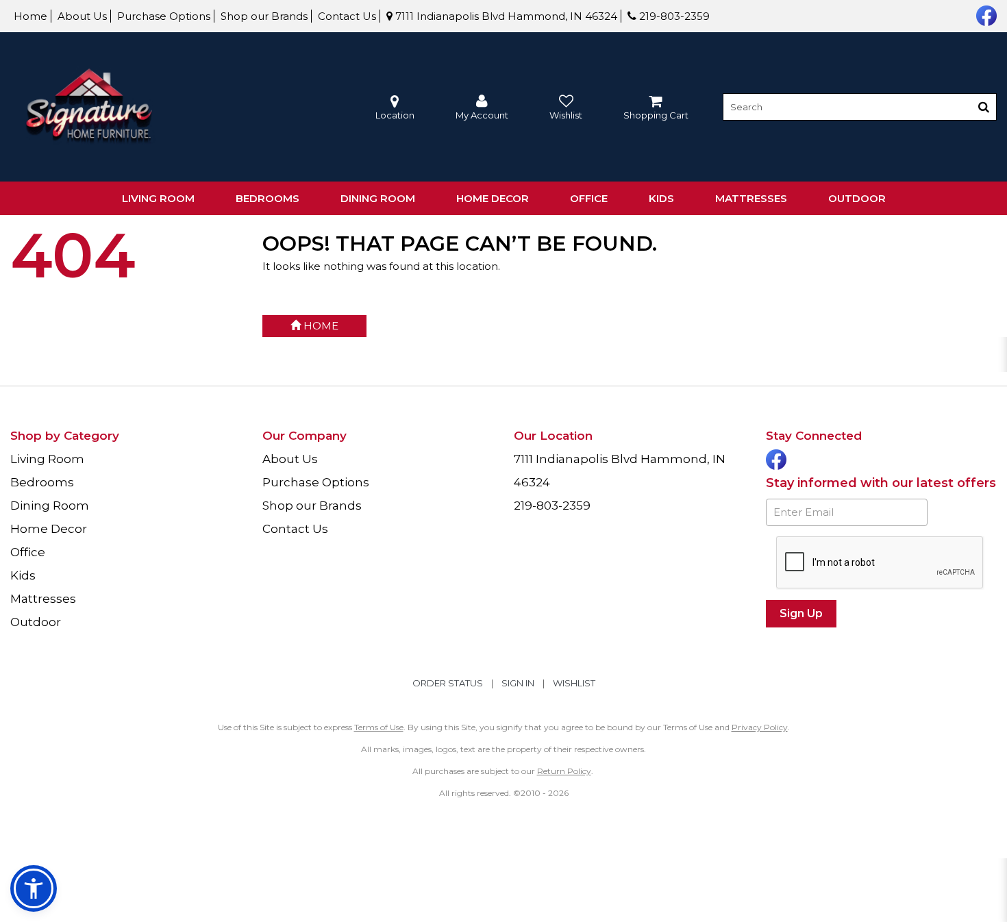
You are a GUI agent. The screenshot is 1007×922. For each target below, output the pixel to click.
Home (30, 16)
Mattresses (751, 198)
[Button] (983, 107)
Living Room (158, 198)
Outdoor (857, 198)
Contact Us (347, 16)
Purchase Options (163, 16)
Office (589, 198)
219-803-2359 (673, 16)
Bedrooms (267, 198)
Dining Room (377, 198)
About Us (82, 16)
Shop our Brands (264, 16)
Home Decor (492, 198)
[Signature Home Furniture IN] (89, 107)
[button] (482, 107)
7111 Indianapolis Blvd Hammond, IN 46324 (505, 16)
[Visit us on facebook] (985, 14)
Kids (661, 198)
